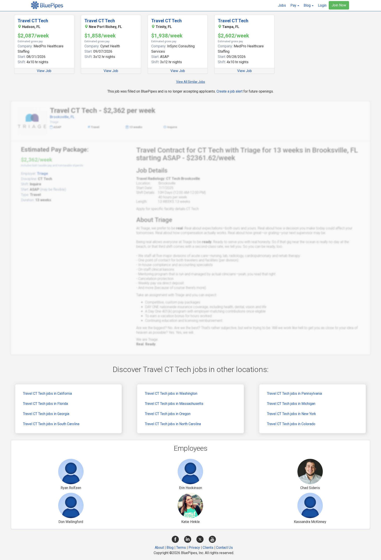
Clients (208, 547)
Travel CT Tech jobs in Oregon (167, 414)
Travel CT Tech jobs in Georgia (46, 414)
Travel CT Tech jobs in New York (291, 414)
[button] (294, 5)
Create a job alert (230, 91)
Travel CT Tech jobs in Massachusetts (174, 404)
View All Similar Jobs (190, 82)
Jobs (282, 5)
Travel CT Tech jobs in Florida (45, 404)
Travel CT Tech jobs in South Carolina (51, 424)
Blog (170, 547)
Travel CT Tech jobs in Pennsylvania (294, 393)
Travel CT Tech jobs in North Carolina (173, 424)
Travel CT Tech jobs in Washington (171, 393)
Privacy (194, 547)
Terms (181, 547)
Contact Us (224, 547)
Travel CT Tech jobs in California (47, 393)
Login (322, 5)
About (159, 547)
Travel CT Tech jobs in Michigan (291, 404)
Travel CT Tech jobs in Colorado (291, 424)
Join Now (339, 5)
